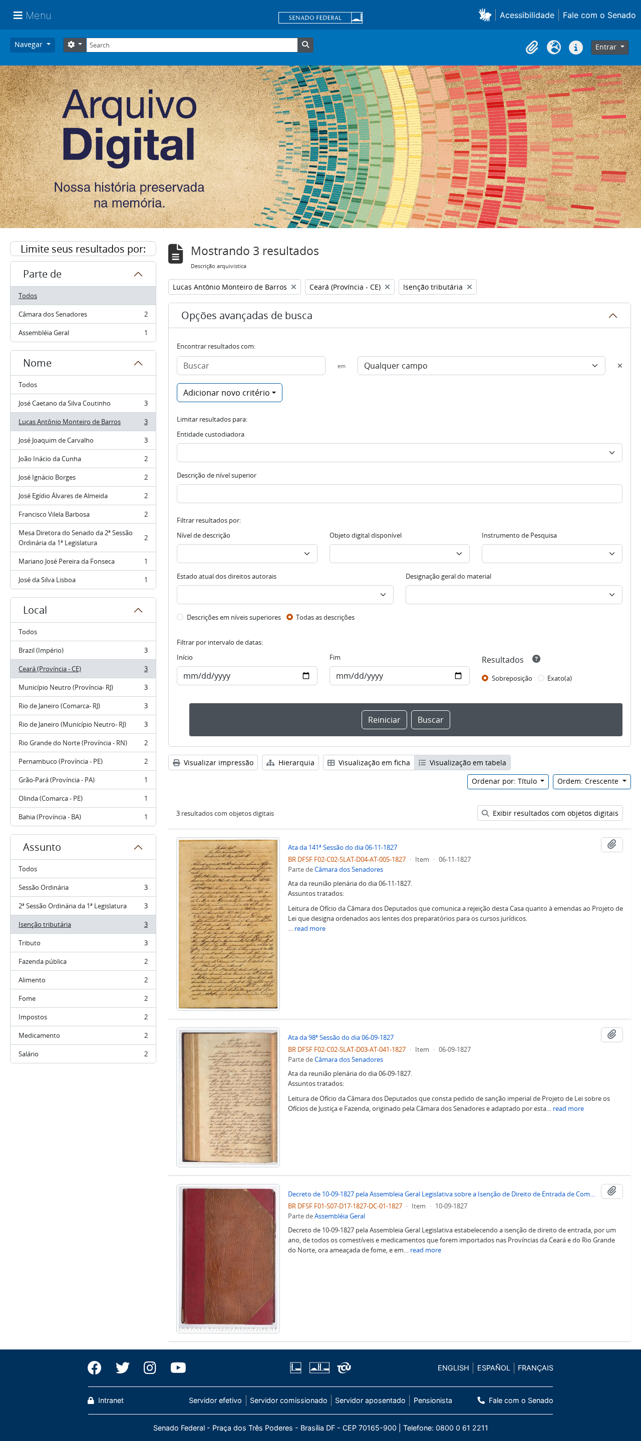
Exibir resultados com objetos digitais (554, 813)
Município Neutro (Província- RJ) (83, 690)
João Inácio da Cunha (83, 461)
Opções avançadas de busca (246, 315)
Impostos (83, 1019)
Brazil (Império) (83, 653)
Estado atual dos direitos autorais (226, 576)
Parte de (42, 274)
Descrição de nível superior (216, 475)
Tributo (83, 945)
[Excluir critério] (619, 366)
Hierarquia (295, 762)
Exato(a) (559, 678)
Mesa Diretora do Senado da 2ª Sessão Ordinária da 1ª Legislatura (83, 537)
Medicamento (83, 1038)
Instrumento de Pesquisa (519, 535)
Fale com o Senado (599, 15)
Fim (335, 657)
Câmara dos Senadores (83, 317)
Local (35, 610)
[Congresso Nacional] (319, 1367)
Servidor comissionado (289, 1400)
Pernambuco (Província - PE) (83, 764)
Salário (83, 1056)
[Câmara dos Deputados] (297, 1367)
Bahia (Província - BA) (83, 819)
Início (185, 657)
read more (310, 928)
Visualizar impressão (217, 762)
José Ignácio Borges (83, 480)
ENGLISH (453, 1367)
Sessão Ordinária (83, 890)
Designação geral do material (448, 576)
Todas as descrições (325, 617)
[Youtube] (174, 1367)
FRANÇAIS (535, 1367)
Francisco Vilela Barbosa (83, 517)
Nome (37, 363)
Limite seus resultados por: (83, 249)
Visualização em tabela (467, 762)
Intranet (110, 1400)
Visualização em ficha (373, 762)
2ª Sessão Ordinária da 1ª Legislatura (83, 908)
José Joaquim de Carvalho (83, 443)
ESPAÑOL (493, 1367)
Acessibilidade (527, 15)
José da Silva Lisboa (83, 582)
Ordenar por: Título (505, 781)
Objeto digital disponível (366, 535)
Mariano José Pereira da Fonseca (83, 564)
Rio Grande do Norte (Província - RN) (83, 745)
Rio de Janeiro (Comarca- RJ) (83, 708)
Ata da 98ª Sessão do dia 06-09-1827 (341, 1037)
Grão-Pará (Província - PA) (83, 782)
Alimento (83, 982)
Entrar (606, 47)
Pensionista (433, 1400)
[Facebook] (98, 1367)
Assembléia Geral (83, 335)
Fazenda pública (83, 964)
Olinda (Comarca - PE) (83, 801)
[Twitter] (123, 1367)
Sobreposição (512, 678)
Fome (83, 1001)
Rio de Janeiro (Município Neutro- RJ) (83, 727)
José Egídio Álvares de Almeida (83, 498)
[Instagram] (150, 1367)
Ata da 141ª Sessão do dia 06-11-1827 (342, 847)
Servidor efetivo (215, 1400)
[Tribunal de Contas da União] (342, 1367)
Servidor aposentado (370, 1400)
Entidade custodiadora (210, 434)
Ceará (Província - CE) (83, 671)
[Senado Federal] (320, 19)
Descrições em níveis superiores (234, 617)
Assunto (42, 847)
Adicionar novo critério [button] (226, 392)
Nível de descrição (203, 535)
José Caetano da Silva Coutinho (83, 406)
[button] (487, 15)
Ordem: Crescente (588, 781)
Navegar (30, 44)
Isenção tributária (83, 927)
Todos (28, 295)
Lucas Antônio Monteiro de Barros (83, 424)
